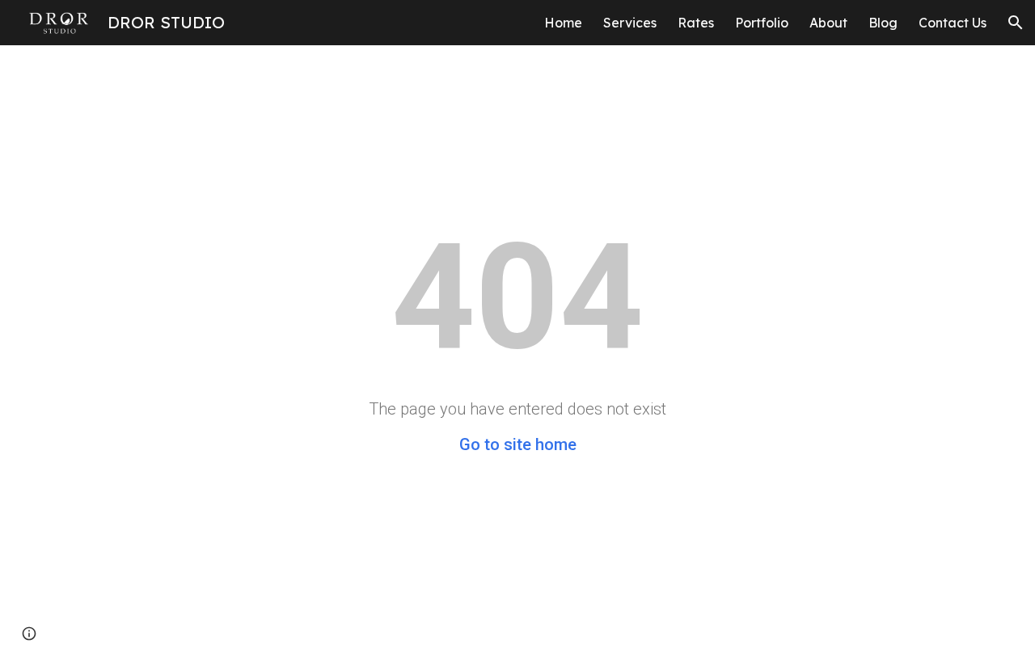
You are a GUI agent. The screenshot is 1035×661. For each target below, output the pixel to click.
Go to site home (518, 444)
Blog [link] (883, 23)
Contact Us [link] (952, 23)
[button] (1015, 22)
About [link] (828, 23)
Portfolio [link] (761, 23)
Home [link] (563, 23)
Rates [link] (696, 23)
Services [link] (630, 23)
